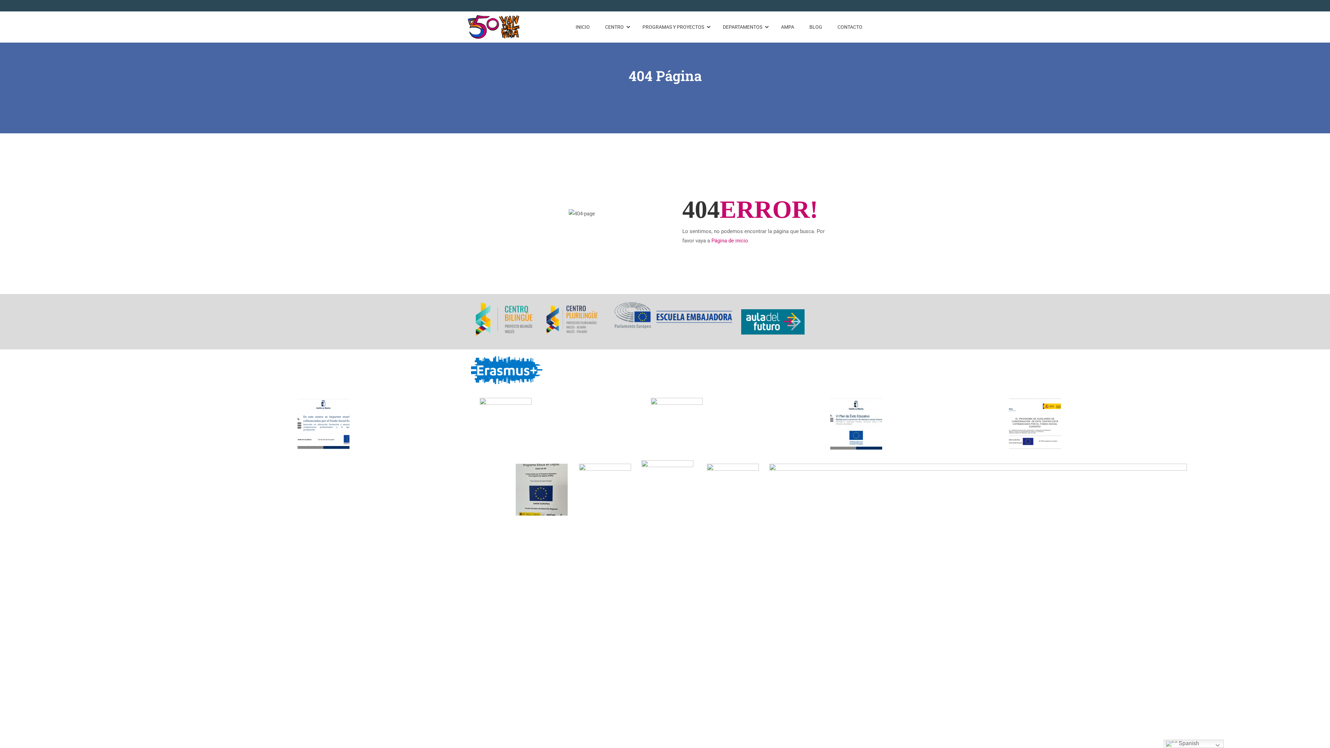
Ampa (787, 27)
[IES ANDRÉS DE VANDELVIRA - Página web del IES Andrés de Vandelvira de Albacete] (494, 27)
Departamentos (742, 27)
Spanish (1188, 743)
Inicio (583, 27)
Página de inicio (729, 241)
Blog (815, 27)
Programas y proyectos (673, 27)
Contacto (849, 27)
